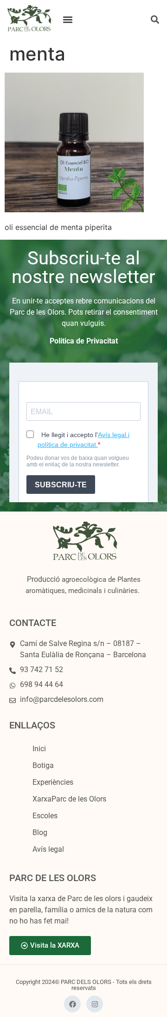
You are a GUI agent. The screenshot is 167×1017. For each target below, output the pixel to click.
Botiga (43, 765)
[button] (68, 19)
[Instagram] (94, 1004)
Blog (39, 832)
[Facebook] (72, 1004)
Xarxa (69, 799)
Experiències (52, 782)
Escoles (45, 815)
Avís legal (48, 849)
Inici (39, 748)
